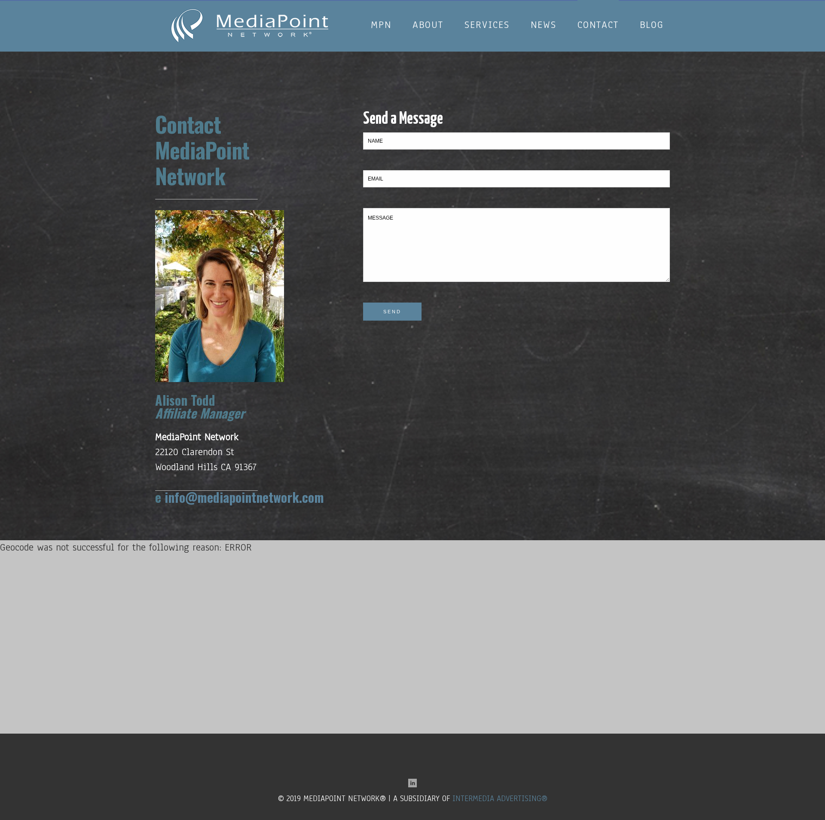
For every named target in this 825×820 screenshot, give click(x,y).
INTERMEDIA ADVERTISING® (499, 798)
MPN (381, 3)
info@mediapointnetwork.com (244, 497)
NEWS (543, 3)
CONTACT (598, 3)
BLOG (652, 3)
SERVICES (487, 3)
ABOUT (427, 3)
